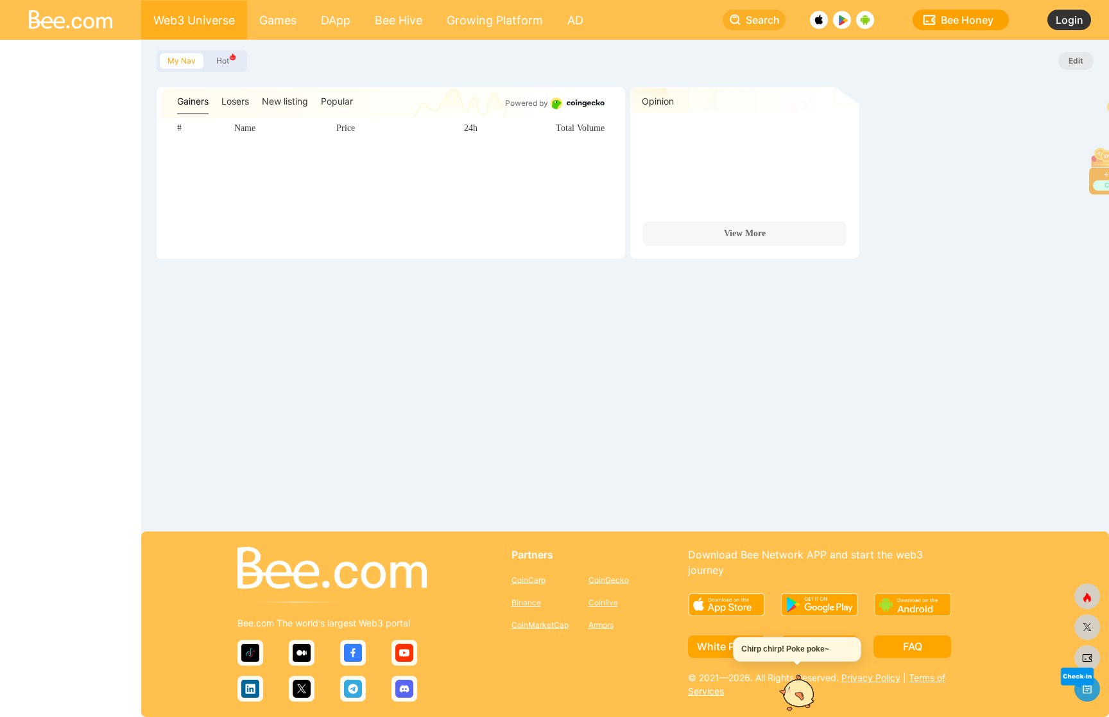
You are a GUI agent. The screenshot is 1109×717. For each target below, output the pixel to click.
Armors (601, 625)
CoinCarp (529, 580)
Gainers (193, 101)
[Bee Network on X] (1087, 627)
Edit (1076, 60)
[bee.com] (1087, 658)
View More (745, 233)
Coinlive (603, 602)
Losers (235, 101)
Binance (526, 602)
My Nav (182, 60)
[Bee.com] (332, 568)
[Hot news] (1087, 596)
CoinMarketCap (540, 625)
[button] (1077, 677)
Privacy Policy (870, 677)
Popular (337, 101)
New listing (285, 101)
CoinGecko (609, 580)
